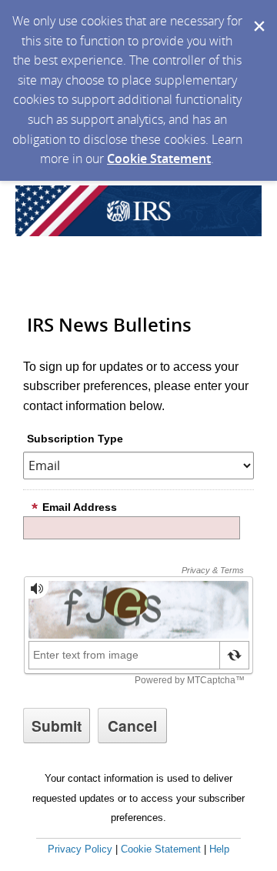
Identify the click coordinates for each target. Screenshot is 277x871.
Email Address (79, 507)
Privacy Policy (80, 849)
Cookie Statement (159, 158)
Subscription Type (75, 438)
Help (219, 849)
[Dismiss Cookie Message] (258, 14)
